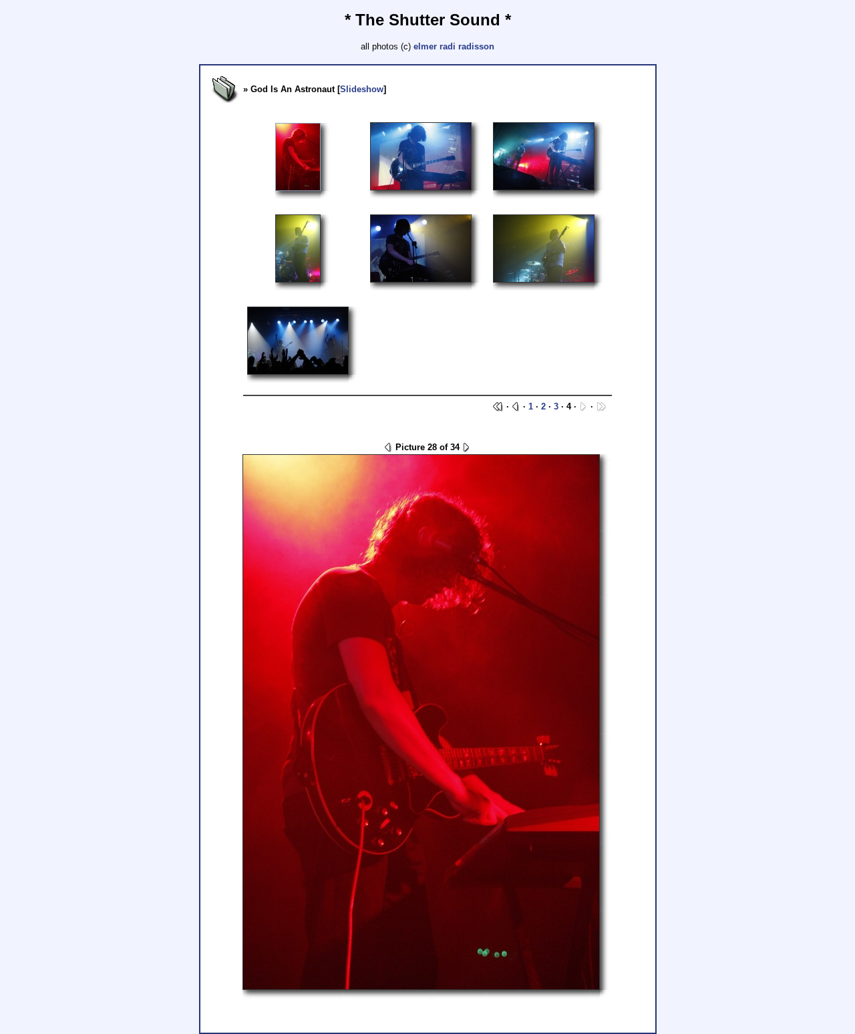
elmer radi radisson (453, 46)
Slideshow (361, 89)
